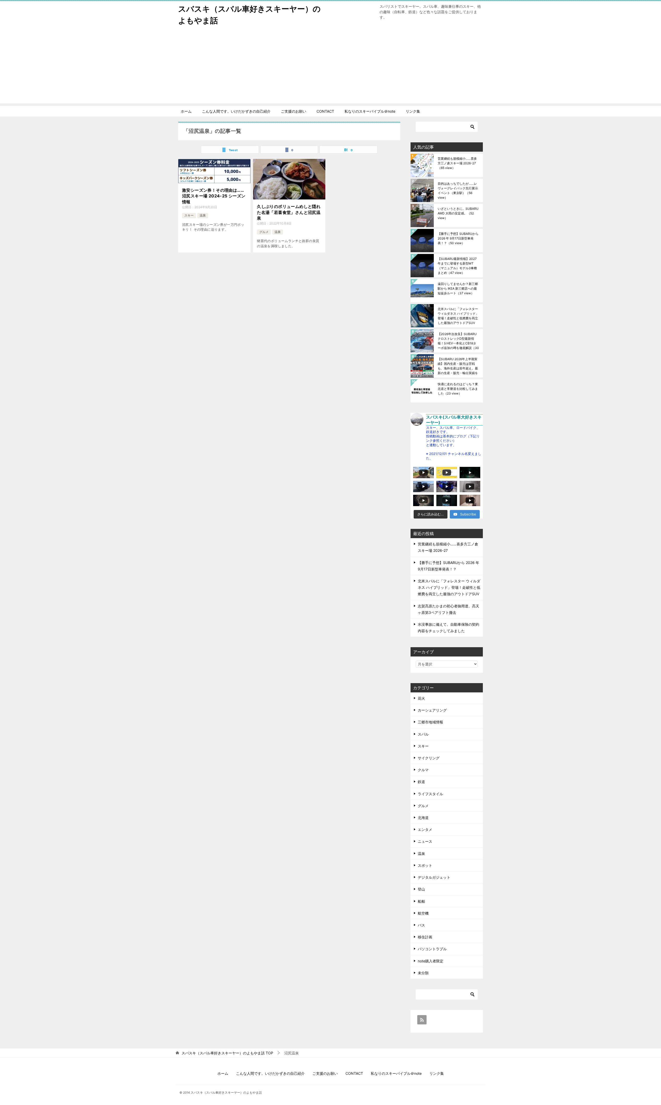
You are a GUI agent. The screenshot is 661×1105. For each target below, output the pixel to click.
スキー (189, 215)
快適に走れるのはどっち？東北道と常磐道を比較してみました (458, 388)
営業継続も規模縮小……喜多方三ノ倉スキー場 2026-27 (457, 163)
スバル (423, 734)
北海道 (423, 817)
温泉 (203, 215)
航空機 (423, 913)
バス (421, 925)
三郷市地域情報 (430, 722)
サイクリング (428, 758)
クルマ (423, 770)
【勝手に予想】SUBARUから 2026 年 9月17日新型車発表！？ (458, 238)
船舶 (421, 901)
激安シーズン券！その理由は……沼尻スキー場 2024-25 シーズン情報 (214, 196)
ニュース (425, 841)
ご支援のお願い (293, 111)
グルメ (264, 232)
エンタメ (425, 829)
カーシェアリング (432, 710)
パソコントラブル (432, 949)
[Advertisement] (330, 67)
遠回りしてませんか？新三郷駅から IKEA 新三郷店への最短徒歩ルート (458, 288)
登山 (421, 889)
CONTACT (325, 111)
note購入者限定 (430, 961)
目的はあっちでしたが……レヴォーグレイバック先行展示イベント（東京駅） (458, 190)
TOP (227, 1053)
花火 (421, 698)
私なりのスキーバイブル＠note (369, 111)
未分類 (423, 973)
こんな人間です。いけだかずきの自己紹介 (236, 111)
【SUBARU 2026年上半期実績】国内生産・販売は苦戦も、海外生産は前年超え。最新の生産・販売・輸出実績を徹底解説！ (458, 366)
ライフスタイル (430, 794)
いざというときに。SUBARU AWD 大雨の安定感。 (458, 213)
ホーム (186, 111)
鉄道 (421, 781)
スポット (425, 865)
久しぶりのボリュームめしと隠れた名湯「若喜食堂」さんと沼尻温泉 (288, 212)
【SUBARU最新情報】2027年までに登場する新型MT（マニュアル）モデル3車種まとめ (457, 266)
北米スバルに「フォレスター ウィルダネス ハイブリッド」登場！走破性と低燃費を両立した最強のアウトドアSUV (458, 316)
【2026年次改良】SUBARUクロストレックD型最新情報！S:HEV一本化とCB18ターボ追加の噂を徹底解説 (458, 341)
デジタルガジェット (434, 877)
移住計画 (425, 937)
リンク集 (413, 111)
